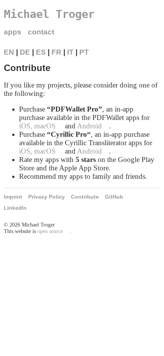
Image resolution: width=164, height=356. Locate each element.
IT (70, 52)
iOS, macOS (37, 126)
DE (25, 52)
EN (9, 52)
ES (41, 52)
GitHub (114, 197)
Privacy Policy (46, 197)
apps (12, 32)
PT (84, 52)
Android (89, 126)
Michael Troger (49, 14)
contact (41, 32)
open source (50, 231)
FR (56, 52)
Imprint (13, 197)
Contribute (85, 197)
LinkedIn (15, 208)
